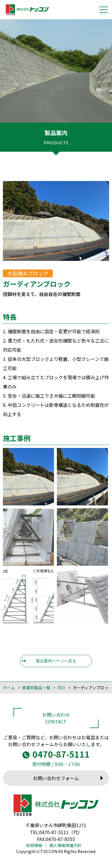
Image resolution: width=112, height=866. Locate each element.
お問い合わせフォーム (56, 778)
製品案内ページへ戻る (56, 660)
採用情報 (34, 845)
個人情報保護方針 (65, 845)
